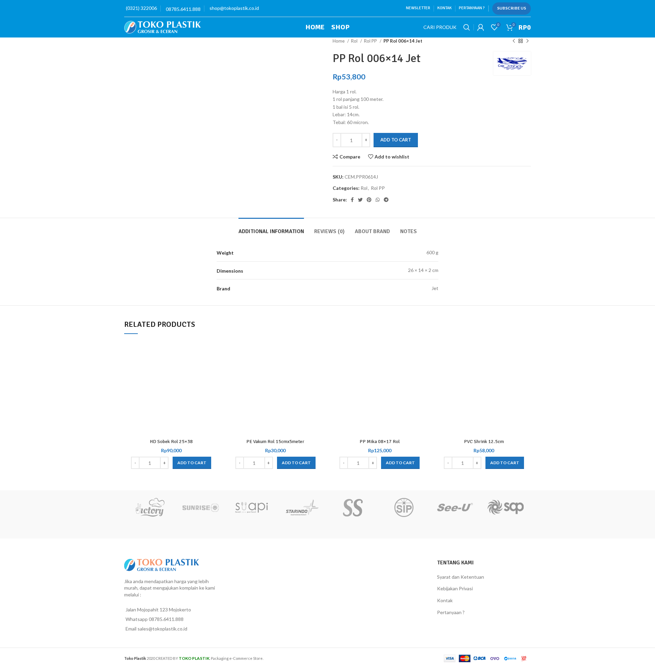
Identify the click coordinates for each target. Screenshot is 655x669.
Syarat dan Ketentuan (460, 577)
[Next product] (527, 41)
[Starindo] (302, 507)
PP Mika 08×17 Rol (380, 441)
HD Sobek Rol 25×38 (171, 441)
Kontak (445, 600)
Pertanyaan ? (451, 612)
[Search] (467, 27)
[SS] (353, 507)
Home (339, 41)
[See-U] (454, 507)
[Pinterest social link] (369, 199)
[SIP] (403, 507)
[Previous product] (513, 41)
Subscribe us (511, 8)
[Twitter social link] (360, 199)
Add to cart (395, 139)
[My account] (480, 27)
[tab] (271, 228)
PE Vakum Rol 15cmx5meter (275, 441)
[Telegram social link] (386, 199)
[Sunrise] (200, 507)
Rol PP (371, 41)
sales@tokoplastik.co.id (162, 629)
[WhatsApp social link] (378, 199)
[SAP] (505, 507)
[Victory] (149, 507)
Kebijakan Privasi (455, 588)
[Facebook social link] (352, 199)
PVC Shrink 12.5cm (484, 441)
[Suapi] (251, 507)
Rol (355, 41)
